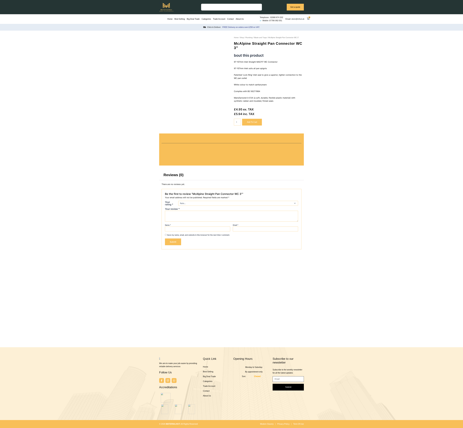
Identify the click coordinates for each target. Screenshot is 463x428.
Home (170, 19)
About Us (240, 19)
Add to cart (252, 122)
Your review (172, 208)
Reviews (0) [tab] (173, 175)
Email (235, 225)
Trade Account (219, 19)
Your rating (169, 203)
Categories (206, 19)
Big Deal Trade (193, 19)
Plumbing (248, 37)
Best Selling (179, 19)
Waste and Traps (260, 37)
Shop (242, 37)
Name (168, 225)
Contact (230, 19)
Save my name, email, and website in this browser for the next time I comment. (198, 235)
